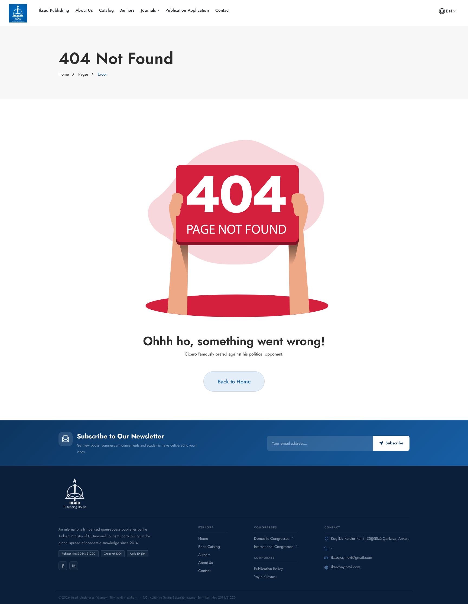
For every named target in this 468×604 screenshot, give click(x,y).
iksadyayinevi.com (345, 567)
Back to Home (234, 381)
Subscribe (394, 443)
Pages (83, 74)
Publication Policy (268, 568)
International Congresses (273, 546)
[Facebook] (62, 565)
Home (63, 74)
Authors (127, 10)
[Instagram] (73, 565)
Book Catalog (209, 546)
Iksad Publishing (54, 10)
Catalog (106, 10)
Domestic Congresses (271, 538)
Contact (222, 10)
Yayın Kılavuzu (265, 576)
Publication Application (187, 10)
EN (449, 11)
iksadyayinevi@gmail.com (351, 557)
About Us (84, 10)
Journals (148, 10)
